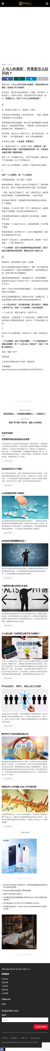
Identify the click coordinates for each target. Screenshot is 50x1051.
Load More (25, 832)
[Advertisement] (25, 34)
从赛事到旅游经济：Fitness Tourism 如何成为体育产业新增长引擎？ (25, 907)
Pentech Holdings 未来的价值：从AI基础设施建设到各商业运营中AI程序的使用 (25, 886)
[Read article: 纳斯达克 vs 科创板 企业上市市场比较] (25, 800)
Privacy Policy (35, 1038)
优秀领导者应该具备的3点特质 (16, 439)
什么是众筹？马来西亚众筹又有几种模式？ (21, 633)
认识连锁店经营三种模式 (13, 493)
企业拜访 (5, 986)
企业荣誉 (5, 993)
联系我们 (14, 1038)
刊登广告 (24, 1038)
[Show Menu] (3, 3)
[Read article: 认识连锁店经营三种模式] (25, 507)
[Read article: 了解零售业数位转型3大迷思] (25, 600)
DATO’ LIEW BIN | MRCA (12, 894)
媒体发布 (5, 989)
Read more (9, 460)
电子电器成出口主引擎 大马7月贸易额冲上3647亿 (21, 903)
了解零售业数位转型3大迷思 (14, 585)
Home (4, 64)
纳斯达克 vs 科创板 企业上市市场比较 (19, 786)
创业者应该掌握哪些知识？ (14, 540)
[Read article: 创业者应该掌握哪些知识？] (25, 554)
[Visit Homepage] (25, 3)
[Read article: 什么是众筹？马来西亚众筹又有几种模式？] (25, 647)
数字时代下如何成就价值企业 (15, 733)
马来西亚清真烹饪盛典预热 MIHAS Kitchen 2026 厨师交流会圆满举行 (25, 898)
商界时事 (5, 982)
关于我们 (5, 1038)
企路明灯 (10, 64)
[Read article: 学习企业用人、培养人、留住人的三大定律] (25, 700)
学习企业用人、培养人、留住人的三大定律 (21, 686)
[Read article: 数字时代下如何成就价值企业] (25, 748)
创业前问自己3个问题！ (12, 468)
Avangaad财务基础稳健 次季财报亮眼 (17, 890)
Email (5, 1015)
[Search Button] (47, 3)
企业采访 (5, 979)
